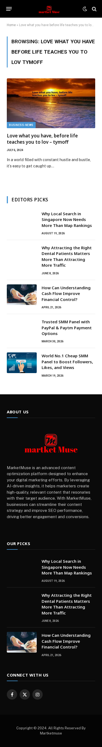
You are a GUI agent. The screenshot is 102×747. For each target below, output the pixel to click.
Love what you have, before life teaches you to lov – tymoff (42, 139)
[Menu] (9, 9)
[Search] (94, 9)
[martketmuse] (49, 9)
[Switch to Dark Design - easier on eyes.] (84, 9)
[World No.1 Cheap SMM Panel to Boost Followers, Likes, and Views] (22, 362)
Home (11, 25)
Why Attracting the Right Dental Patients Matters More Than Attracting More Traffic (67, 256)
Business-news (21, 125)
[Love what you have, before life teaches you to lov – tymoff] (51, 103)
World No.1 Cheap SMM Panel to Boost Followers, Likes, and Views (67, 361)
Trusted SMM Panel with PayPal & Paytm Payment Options (67, 327)
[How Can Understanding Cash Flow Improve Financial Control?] (22, 294)
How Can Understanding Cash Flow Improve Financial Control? (66, 293)
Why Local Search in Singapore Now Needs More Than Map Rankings (67, 219)
